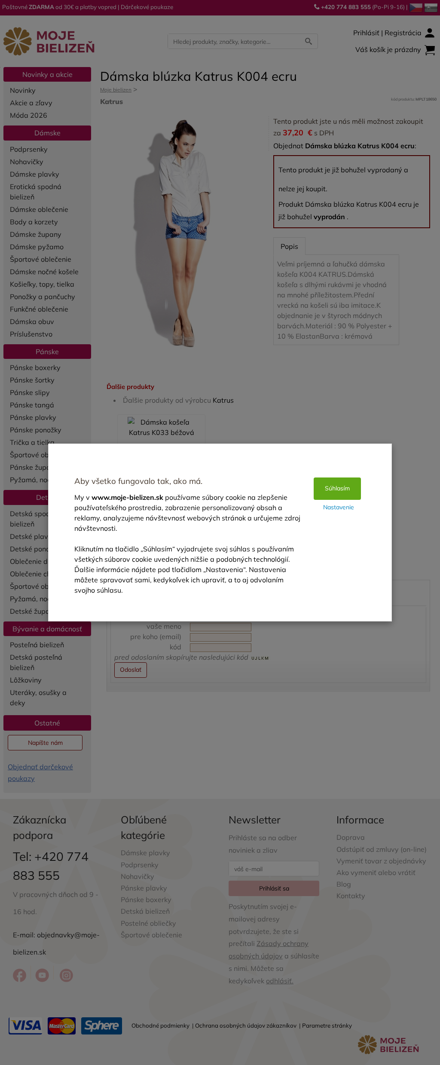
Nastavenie (338, 507)
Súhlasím (337, 488)
